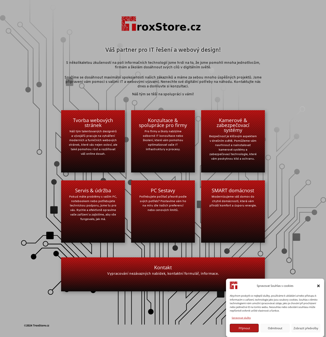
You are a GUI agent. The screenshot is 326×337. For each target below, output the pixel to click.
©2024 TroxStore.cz (36, 325)
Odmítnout (275, 328)
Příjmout (244, 328)
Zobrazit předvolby (306, 328)
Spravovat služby (241, 317)
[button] (318, 286)
